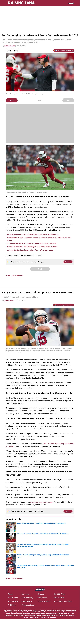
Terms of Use (13, 601)
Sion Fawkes (9, 46)
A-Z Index (11, 605)
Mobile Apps (13, 598)
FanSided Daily (27, 598)
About (10, 594)
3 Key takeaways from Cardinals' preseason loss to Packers (31, 243)
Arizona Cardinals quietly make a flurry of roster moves (30, 250)
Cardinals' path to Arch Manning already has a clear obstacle (32, 247)
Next (68, 100)
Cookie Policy (26, 601)
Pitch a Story (42, 598)
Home (8, 275)
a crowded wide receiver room (41, 502)
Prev (11, 100)
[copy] (17, 50)
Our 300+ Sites (59, 594)
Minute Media (12, 610)
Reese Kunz (9, 300)
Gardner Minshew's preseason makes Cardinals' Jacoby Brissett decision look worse (39, 239)
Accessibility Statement (63, 601)
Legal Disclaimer (44, 601)
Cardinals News (17, 275)
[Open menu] (5, 3)
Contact (41, 594)
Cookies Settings (28, 605)
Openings (25, 594)
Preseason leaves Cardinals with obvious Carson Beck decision (33, 234)
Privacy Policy (59, 598)
